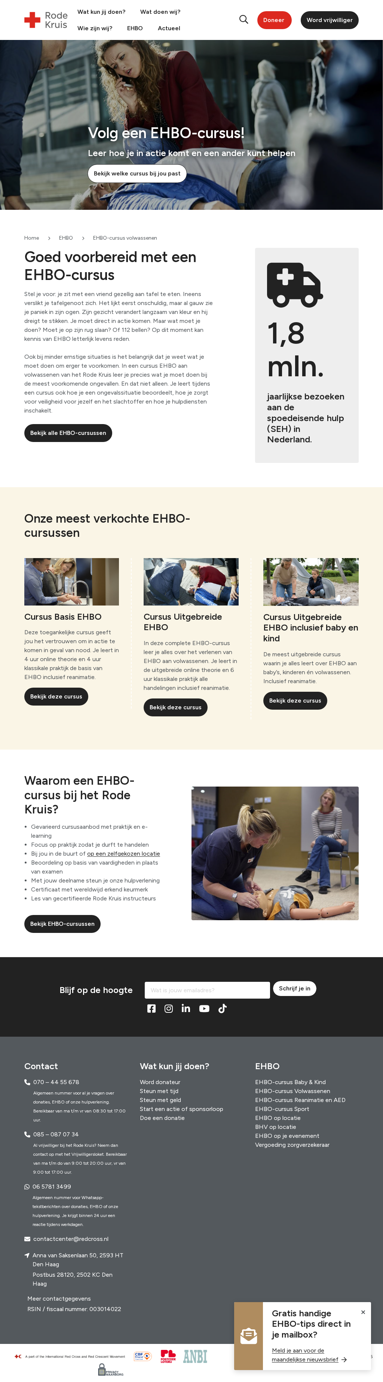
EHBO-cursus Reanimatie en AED (300, 1100)
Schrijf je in (294, 988)
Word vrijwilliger (330, 20)
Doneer (273, 20)
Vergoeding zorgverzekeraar (292, 1144)
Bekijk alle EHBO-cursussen (68, 432)
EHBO (135, 28)
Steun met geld (160, 1100)
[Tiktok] (222, 1009)
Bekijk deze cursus (56, 696)
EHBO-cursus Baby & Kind (290, 1082)
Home (31, 238)
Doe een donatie (162, 1117)
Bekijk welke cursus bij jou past (137, 173)
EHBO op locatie (278, 1117)
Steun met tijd (159, 1091)
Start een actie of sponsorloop (181, 1108)
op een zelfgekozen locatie (123, 853)
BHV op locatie (275, 1126)
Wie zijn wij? (94, 28)
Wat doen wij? (160, 11)
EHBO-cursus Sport (282, 1108)
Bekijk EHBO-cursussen (62, 923)
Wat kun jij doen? (101, 11)
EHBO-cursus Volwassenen (292, 1091)
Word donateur (160, 1082)
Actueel (169, 28)
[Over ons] (73, 1356)
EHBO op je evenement (287, 1135)
